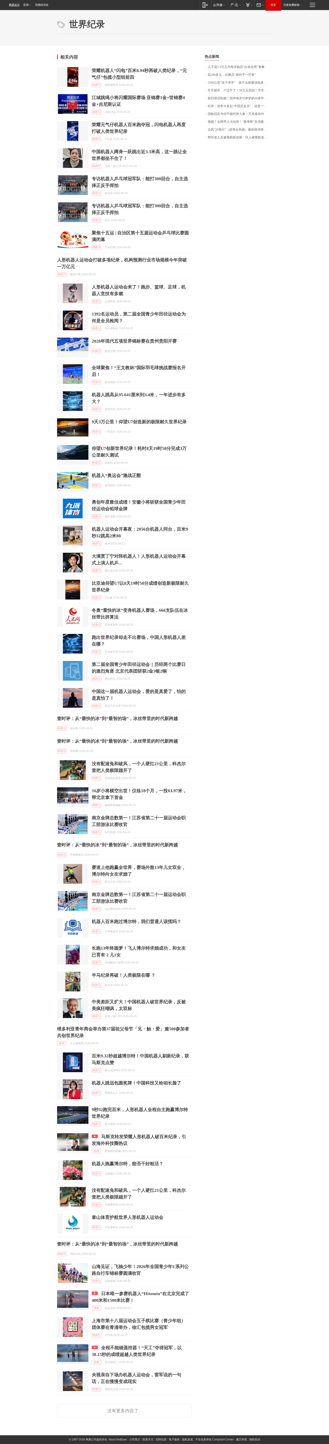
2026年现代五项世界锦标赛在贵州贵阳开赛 (134, 341)
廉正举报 (241, 1439)
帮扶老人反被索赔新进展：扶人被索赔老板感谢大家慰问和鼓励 (240, 137)
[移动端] (205, 5)
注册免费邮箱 (291, 4)
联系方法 (148, 1439)
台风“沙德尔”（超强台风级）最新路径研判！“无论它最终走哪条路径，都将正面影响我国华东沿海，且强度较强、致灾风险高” (240, 129)
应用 (26, 4)
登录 (273, 4)
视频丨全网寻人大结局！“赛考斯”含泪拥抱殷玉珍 (240, 121)
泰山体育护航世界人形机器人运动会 (127, 1217)
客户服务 (174, 1439)
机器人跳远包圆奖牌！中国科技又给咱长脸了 (136, 1082)
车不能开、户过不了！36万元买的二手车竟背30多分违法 (240, 90)
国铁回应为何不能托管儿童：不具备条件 (236, 114)
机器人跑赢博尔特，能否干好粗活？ (127, 1163)
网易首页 (14, 4)
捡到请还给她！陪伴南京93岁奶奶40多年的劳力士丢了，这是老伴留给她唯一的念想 (240, 98)
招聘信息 (161, 1439)
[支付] (248, 5)
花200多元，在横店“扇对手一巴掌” (232, 74)
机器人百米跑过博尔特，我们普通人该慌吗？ (136, 921)
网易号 (96, 85)
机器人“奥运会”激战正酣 (116, 475)
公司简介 (134, 1439)
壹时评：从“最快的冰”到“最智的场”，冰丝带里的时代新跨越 (117, 718)
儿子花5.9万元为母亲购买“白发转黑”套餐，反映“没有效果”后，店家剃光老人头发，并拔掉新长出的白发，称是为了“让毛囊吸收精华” (240, 67)
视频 (96, 1151)
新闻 (61, 1043)
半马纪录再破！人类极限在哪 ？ (124, 975)
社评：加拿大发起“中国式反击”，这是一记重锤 (240, 106)
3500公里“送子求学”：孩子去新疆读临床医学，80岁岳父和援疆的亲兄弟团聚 (240, 82)
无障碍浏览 (41, 4)
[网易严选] (235, 5)
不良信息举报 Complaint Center (214, 1439)
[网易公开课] (219, 5)
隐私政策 (187, 1439)
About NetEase (118, 1439)
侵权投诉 (254, 1439)
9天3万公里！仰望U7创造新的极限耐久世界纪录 (139, 421)
